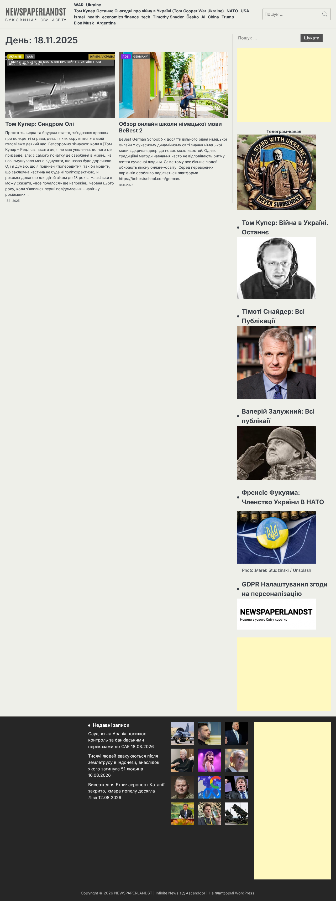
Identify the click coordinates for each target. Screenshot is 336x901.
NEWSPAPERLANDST (35, 11)
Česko (192, 16)
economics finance (120, 16)
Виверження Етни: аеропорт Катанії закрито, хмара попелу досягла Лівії (126, 791)
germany (140, 56)
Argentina (106, 22)
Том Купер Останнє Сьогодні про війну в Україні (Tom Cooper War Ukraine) (149, 10)
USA (245, 10)
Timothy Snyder (168, 16)
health (93, 16)
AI (203, 16)
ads (126, 56)
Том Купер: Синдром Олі (39, 124)
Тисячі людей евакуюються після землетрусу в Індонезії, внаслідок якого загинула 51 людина (123, 762)
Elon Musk (84, 22)
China (213, 16)
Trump (228, 16)
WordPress (244, 893)
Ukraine (93, 4)
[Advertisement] (284, 85)
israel (79, 16)
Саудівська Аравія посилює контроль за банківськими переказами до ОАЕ (117, 740)
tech (145, 16)
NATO (232, 10)
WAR (78, 4)
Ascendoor (195, 893)
